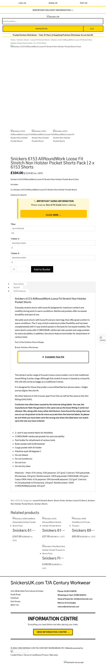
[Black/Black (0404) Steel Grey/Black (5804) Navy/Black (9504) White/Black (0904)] (53, 243)
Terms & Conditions (32, 655)
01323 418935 (70, 591)
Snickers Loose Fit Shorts (76, 500)
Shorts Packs (59, 500)
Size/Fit (17, 287)
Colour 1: (15, 238)
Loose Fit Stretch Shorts (40, 40)
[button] (53, 479)
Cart (92, 28)
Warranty (54, 655)
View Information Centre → (53, 632)
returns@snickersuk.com (68, 606)
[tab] (53, 284)
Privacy (45, 655)
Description (19, 284)
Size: (13, 224)
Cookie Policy (16, 655)
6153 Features (20, 291)
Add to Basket (42, 269)
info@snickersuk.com (83, 599)
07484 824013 (80, 595)
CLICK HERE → (53, 215)
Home (13, 40)
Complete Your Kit (54, 357)
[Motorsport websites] (19, 652)
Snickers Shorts (23, 40)
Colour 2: (15, 253)
